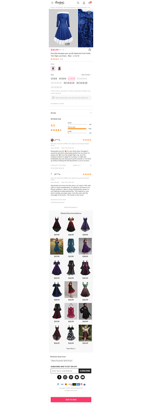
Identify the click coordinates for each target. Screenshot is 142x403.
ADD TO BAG (71, 399)
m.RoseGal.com (61, 3)
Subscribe (85, 371)
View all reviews (70, 207)
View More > (71, 349)
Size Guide (85, 75)
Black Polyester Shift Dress (61, 361)
